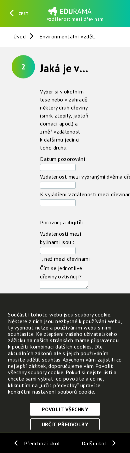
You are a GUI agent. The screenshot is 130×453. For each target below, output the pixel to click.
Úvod (19, 36)
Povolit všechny (65, 409)
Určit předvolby (65, 424)
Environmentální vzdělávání (73, 36)
